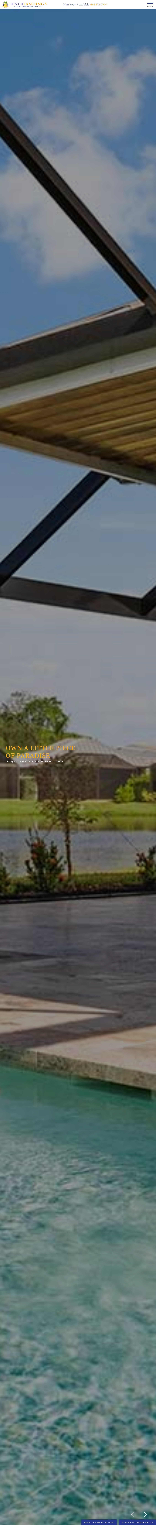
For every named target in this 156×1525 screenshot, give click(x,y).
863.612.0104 (98, 4)
